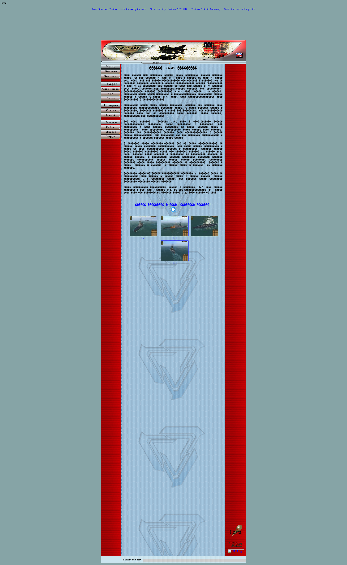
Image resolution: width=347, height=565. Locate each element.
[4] (175, 263)
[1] (143, 238)
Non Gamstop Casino (104, 9)
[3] (204, 238)
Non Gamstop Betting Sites (239, 9)
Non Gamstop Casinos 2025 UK (168, 9)
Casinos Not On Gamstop (205, 9)
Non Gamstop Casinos (133, 9)
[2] (175, 238)
